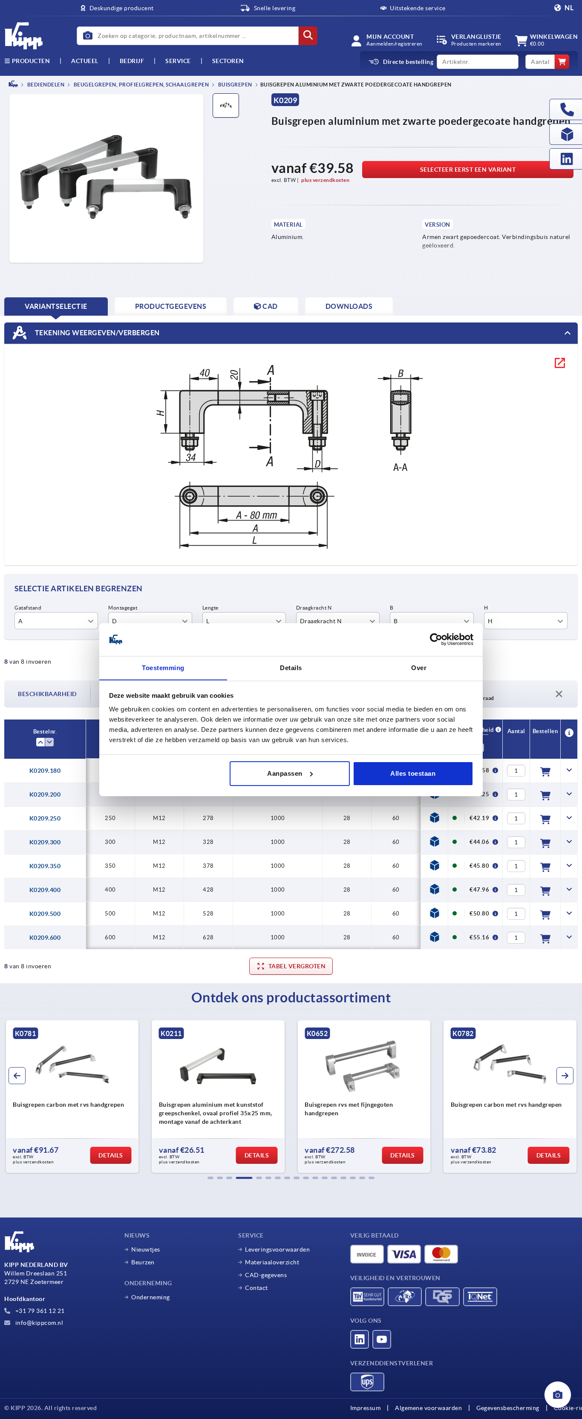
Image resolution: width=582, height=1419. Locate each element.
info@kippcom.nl (38, 1322)
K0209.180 (45, 770)
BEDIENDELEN (45, 84)
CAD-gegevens (266, 1275)
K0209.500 (45, 913)
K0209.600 (45, 937)
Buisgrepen (234, 84)
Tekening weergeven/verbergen (96, 332)
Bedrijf (132, 61)
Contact (256, 1287)
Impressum (365, 1408)
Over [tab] (418, 667)
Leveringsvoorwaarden (277, 1249)
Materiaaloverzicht (272, 1262)
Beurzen (143, 1262)
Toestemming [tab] (163, 667)
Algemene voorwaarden (428, 1408)
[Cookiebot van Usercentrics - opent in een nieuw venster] (436, 639)
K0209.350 (45, 866)
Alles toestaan (412, 773)
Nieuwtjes (145, 1249)
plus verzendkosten (325, 180)
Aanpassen (285, 773)
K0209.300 (45, 842)
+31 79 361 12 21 (39, 1310)
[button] (210, 1178)
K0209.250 (45, 818)
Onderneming (150, 1297)
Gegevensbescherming (507, 1408)
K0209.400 (45, 890)
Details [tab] (291, 667)
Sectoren (228, 61)
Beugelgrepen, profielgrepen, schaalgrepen (140, 84)
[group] (72, 1096)
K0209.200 (45, 794)
